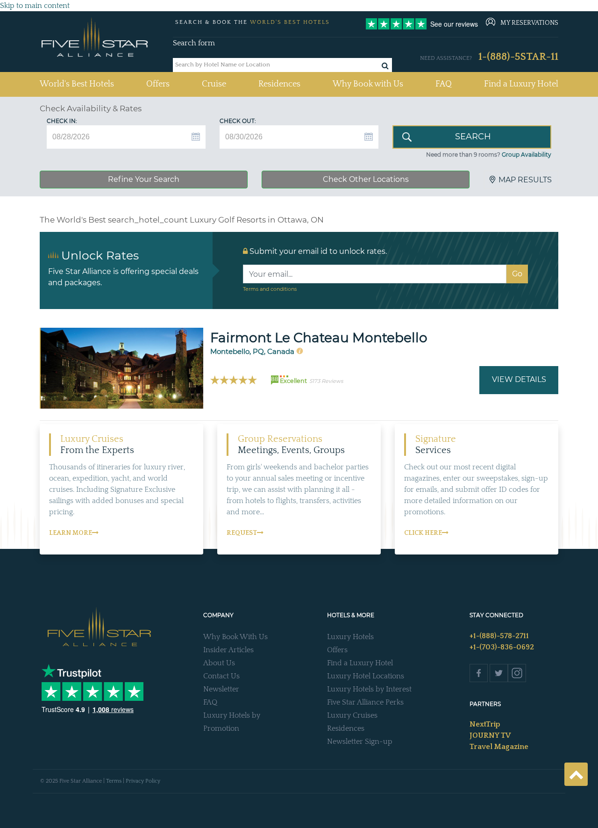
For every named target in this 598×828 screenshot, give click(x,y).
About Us (219, 663)
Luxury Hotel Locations (365, 676)
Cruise (214, 84)
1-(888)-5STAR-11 (518, 57)
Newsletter (221, 689)
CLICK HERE (423, 533)
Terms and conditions (270, 289)
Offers (158, 84)
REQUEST (242, 533)
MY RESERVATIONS (529, 23)
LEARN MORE (70, 533)
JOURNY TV (490, 735)
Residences (279, 84)
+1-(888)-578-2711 (499, 636)
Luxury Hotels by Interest (369, 689)
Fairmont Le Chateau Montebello (318, 338)
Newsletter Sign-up (359, 741)
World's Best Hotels (77, 84)
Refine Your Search (143, 179)
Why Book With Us (235, 637)
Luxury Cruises (352, 715)
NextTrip (485, 724)
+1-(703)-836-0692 (502, 647)
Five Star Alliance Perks (365, 702)
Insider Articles (228, 650)
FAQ (443, 84)
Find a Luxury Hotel (521, 84)
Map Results (525, 179)
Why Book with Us (368, 84)
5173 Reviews (326, 381)
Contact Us (221, 676)
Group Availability (526, 154)
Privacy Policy (143, 781)
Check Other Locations (366, 179)
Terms (113, 781)
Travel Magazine (499, 746)
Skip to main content (35, 5)
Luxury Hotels (350, 637)
